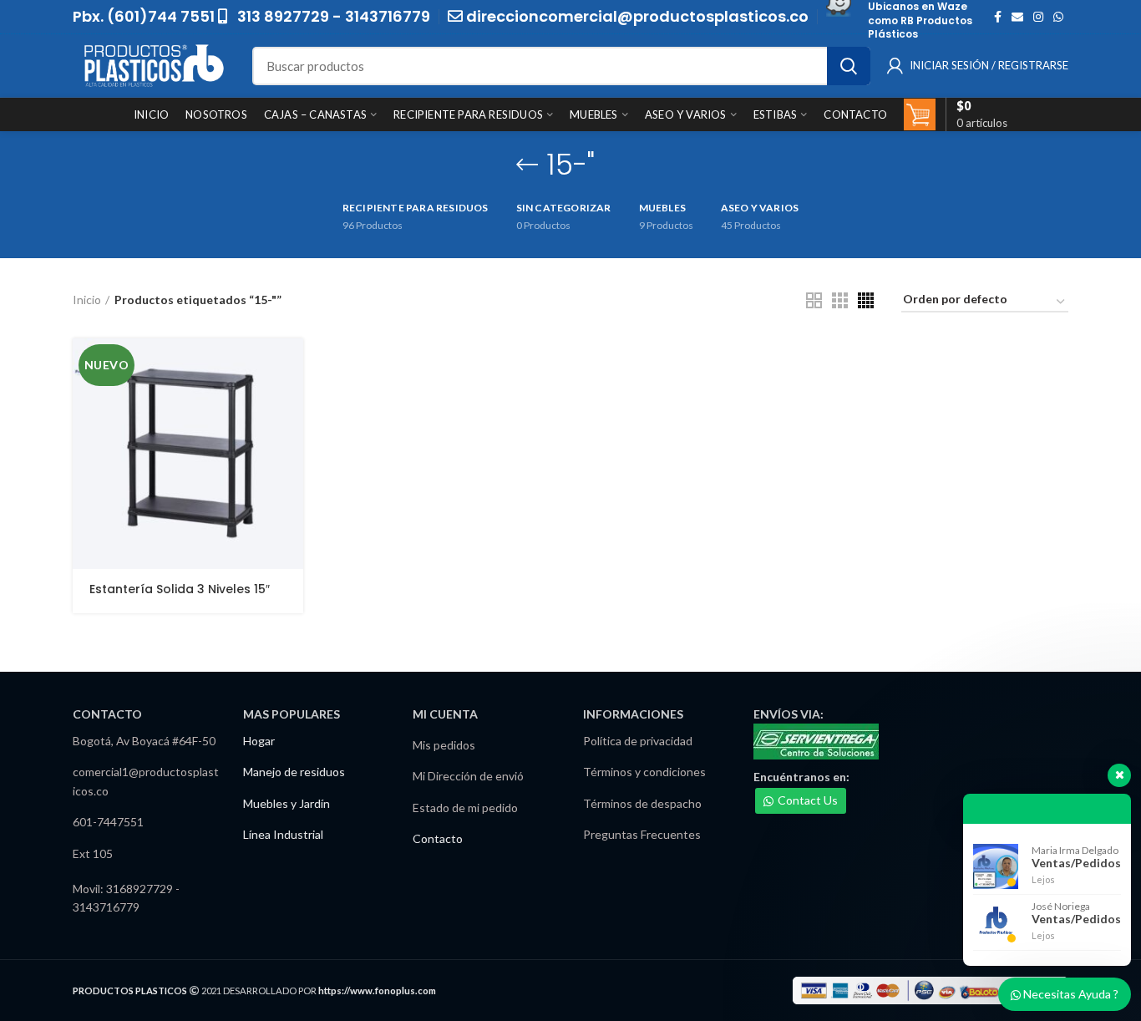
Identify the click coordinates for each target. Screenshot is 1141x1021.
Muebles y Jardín (286, 803)
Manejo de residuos (294, 771)
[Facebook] (998, 17)
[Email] (1017, 17)
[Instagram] (1038, 17)
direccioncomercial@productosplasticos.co (637, 16)
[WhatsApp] (1058, 17)
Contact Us (808, 800)
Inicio (87, 299)
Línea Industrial (283, 834)
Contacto (438, 838)
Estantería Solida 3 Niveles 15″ (179, 589)
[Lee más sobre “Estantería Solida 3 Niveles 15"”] (291, 365)
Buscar (848, 66)
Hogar (259, 741)
